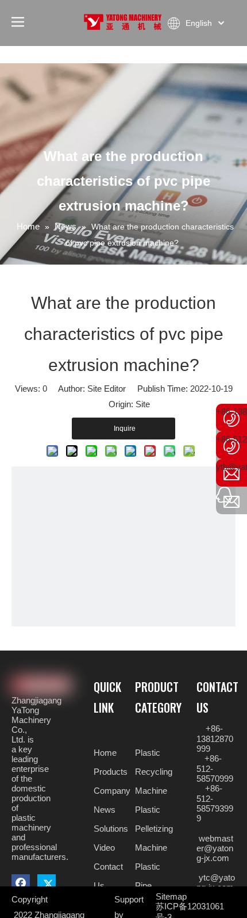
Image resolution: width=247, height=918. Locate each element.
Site (143, 404)
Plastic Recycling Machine (153, 771)
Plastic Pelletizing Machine (154, 828)
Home (105, 753)
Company (112, 790)
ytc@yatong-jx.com (215, 882)
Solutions (111, 828)
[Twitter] (46, 883)
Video (104, 847)
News (104, 809)
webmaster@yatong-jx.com (214, 848)
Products (111, 772)
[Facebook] (22, 883)
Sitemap (171, 896)
